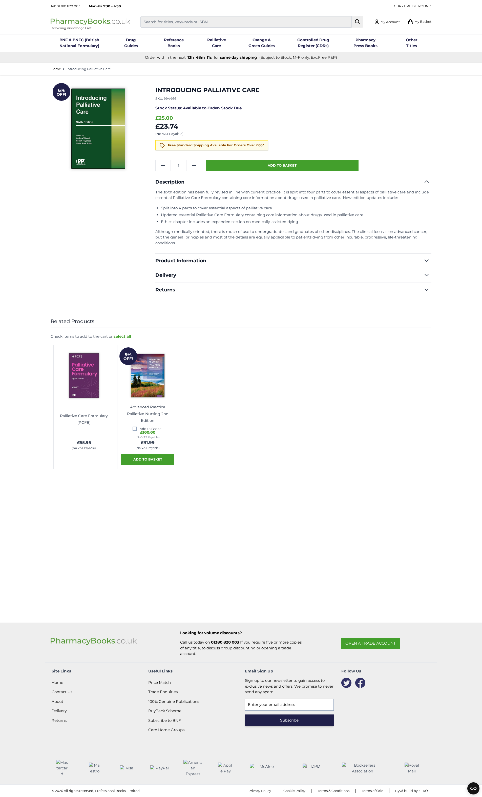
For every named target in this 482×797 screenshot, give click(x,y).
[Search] (358, 22)
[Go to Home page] (90, 21)
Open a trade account (370, 643)
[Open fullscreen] (98, 128)
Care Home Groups (166, 729)
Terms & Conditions (333, 791)
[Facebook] (360, 683)
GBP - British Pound (412, 6)
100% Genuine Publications (173, 701)
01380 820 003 (68, 6)
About (57, 701)
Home (56, 69)
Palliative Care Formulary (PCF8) (84, 419)
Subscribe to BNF (164, 720)
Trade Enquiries (163, 691)
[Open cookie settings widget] (473, 788)
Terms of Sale (372, 791)
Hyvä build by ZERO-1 (412, 791)
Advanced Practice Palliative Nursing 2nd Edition (148, 414)
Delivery (59, 710)
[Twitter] (346, 683)
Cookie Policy (294, 791)
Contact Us (62, 691)
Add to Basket (151, 429)
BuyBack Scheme (164, 710)
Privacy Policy (259, 791)
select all (122, 336)
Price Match (159, 682)
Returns (59, 720)
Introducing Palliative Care (89, 69)
